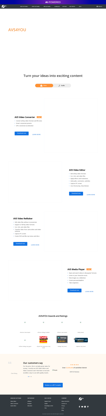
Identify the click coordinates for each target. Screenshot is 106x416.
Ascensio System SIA (47, 414)
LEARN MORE (36, 134)
